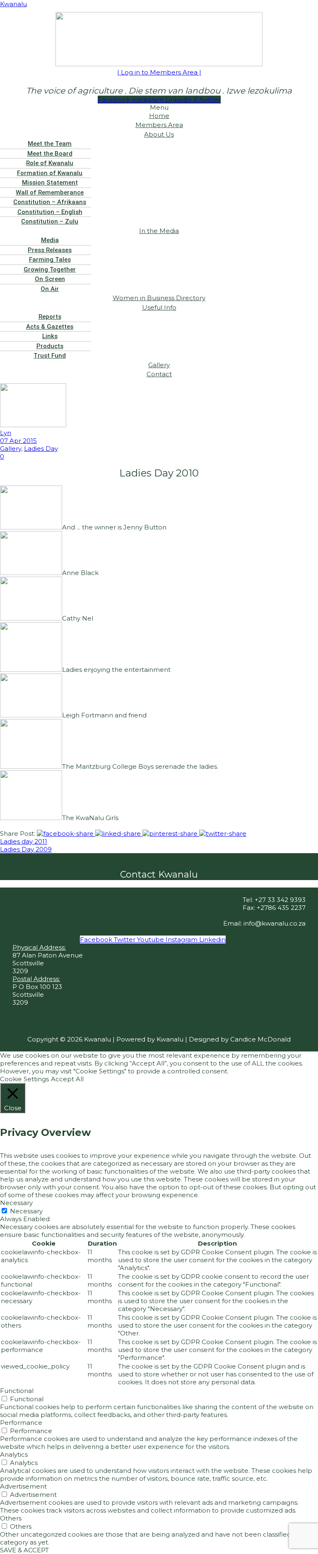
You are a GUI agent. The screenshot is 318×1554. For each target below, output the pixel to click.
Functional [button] (17, 1391)
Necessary (26, 1211)
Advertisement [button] (23, 1486)
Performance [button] (21, 1423)
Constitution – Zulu (49, 221)
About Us (159, 134)
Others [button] (11, 1518)
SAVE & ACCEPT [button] (24, 1550)
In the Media (159, 231)
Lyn (5, 433)
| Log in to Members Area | (159, 72)
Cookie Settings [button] (24, 1079)
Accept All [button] (67, 1079)
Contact (159, 374)
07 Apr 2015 (18, 441)
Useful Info (159, 307)
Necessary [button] (16, 1203)
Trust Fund (50, 355)
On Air (50, 289)
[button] (159, 135)
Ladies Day (41, 448)
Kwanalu (13, 4)
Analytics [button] (14, 1454)
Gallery (10, 448)
